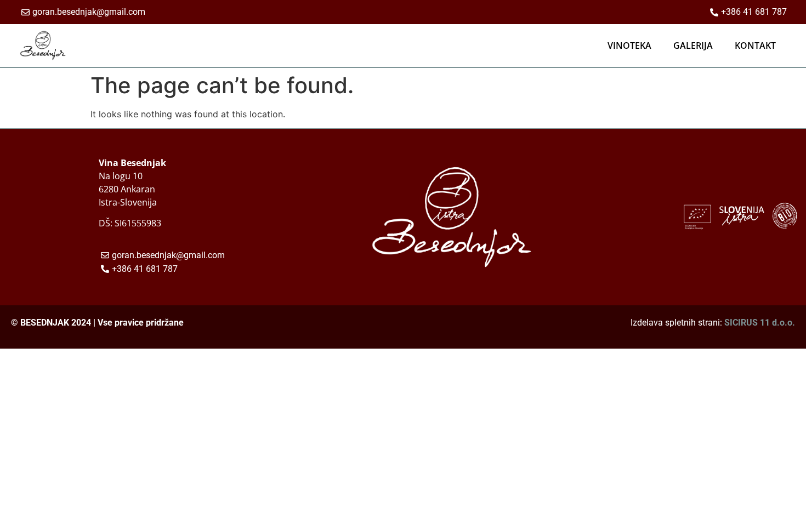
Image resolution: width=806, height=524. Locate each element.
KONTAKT (755, 45)
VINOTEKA (629, 45)
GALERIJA (693, 45)
